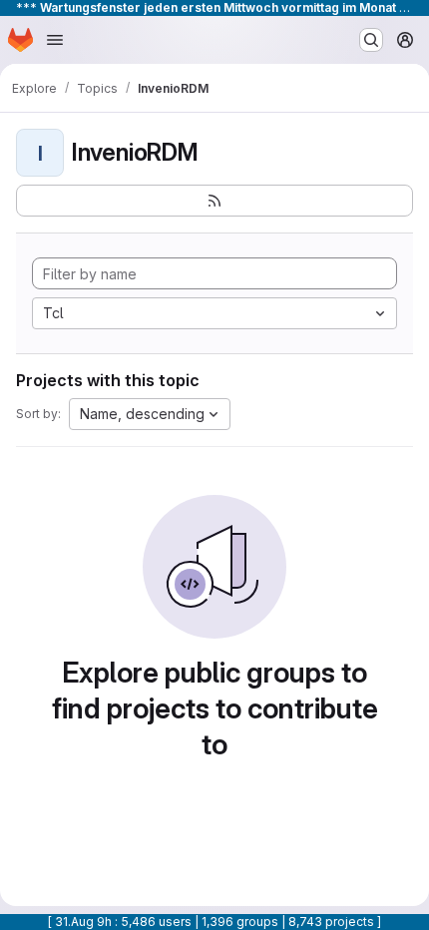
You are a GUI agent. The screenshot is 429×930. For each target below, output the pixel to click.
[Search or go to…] (371, 40)
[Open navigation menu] (55, 40)
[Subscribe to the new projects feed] (214, 201)
